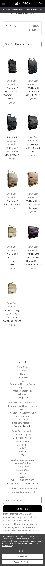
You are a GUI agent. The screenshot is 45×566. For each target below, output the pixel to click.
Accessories (22, 416)
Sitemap (22, 394)
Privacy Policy (7, 545)
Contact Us (22, 377)
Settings (22, 551)
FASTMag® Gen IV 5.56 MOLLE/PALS (12, 151)
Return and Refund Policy (22, 384)
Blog (22, 374)
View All (22, 451)
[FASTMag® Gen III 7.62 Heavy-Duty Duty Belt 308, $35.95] (33, 232)
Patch (22, 409)
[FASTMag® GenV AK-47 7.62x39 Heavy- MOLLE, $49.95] (12, 66)
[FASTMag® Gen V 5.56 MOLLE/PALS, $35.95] (33, 66)
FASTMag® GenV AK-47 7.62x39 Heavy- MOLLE (12, 93)
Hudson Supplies (22, 434)
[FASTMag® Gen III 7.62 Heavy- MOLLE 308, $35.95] (12, 232)
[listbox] (27, 44)
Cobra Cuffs (22, 419)
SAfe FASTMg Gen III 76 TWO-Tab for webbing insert (12, 316)
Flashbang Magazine (22, 423)
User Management (22, 390)
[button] (22, 27)
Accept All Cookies (22, 562)
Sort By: (9, 44)
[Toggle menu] (3, 3)
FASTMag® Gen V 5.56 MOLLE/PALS (33, 91)
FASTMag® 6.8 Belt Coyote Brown (32, 204)
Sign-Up (22, 387)
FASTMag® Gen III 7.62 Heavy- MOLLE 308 (12, 259)
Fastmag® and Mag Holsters (22, 406)
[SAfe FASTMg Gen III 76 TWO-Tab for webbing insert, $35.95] (12, 288)
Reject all (22, 556)
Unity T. (22, 448)
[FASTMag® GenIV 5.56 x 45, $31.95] (33, 122)
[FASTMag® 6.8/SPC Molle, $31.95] (12, 179)
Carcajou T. (22, 444)
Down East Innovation (22, 431)
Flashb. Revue (22, 441)
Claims (22, 370)
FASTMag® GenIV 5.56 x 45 (33, 148)
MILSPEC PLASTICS (22, 438)
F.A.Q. (22, 380)
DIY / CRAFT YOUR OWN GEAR (22, 412)
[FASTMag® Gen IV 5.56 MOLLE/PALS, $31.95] (12, 122)
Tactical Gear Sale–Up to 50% (22, 402)
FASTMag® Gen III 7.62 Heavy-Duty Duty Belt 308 (33, 259)
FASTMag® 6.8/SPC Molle (12, 202)
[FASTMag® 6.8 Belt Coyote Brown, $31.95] (33, 179)
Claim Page (22, 367)
